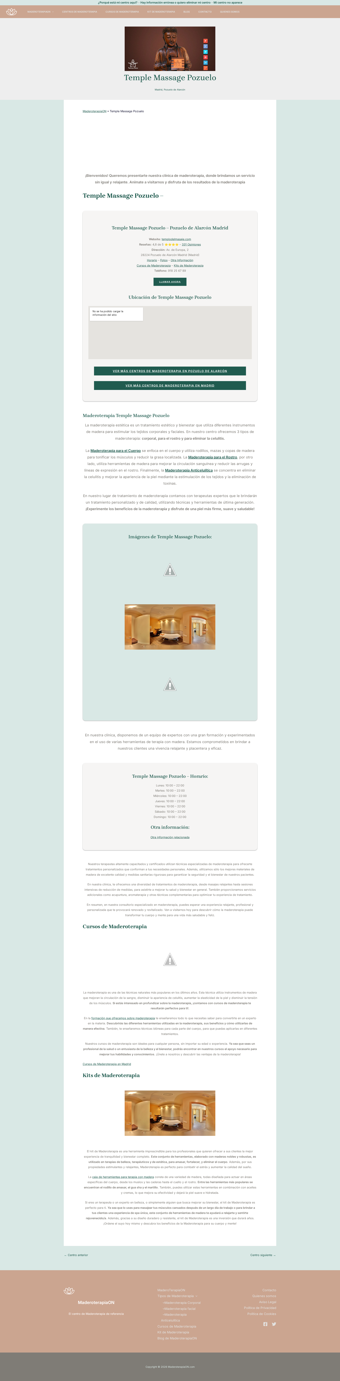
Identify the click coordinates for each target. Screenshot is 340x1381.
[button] (52, 11)
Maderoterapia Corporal (183, 1303)
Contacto (205, 11)
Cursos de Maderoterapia (122, 11)
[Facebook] (265, 1324)
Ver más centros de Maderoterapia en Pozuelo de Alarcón (170, 371)
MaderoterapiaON (94, 111)
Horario (152, 260)
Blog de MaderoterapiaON (177, 1338)
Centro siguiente (263, 1255)
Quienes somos (229, 11)
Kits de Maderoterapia (188, 265)
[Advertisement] (170, 143)
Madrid (158, 89)
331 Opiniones (191, 244)
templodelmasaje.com (176, 239)
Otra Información (182, 260)
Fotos (164, 260)
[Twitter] (274, 1324)
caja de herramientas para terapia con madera (123, 1177)
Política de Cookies (261, 1314)
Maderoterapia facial (180, 1309)
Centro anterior (76, 1255)
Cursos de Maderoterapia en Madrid (107, 1064)
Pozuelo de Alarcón (174, 89)
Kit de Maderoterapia (161, 11)
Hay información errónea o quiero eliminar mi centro (175, 2)
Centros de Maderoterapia (79, 11)
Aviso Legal (267, 1302)
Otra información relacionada (170, 837)
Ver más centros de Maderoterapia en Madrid (170, 385)
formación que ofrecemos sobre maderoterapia (123, 1018)
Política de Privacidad (260, 1308)
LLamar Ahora (170, 281)
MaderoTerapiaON (38, 11)
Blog (186, 11)
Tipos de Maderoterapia (175, 1296)
